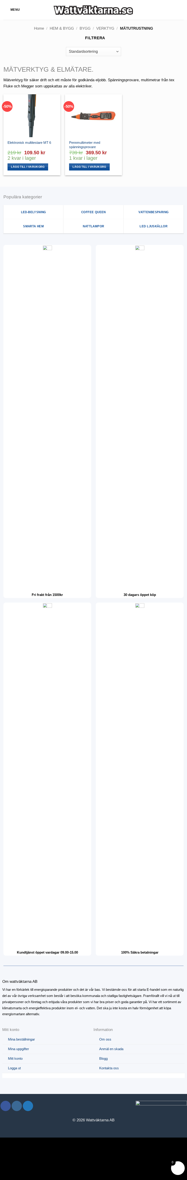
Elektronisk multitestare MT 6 (29, 142)
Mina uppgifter (18, 1049)
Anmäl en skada (111, 1049)
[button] (11, 10)
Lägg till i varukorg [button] (27, 166)
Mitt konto (15, 1058)
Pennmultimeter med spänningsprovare (84, 145)
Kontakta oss (109, 1068)
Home (39, 28)
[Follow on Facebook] (5, 1106)
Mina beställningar (21, 1039)
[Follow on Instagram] (17, 1106)
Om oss (105, 1039)
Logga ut (14, 1068)
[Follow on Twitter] (28, 1106)
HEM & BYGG (62, 28)
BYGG (85, 28)
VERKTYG (105, 28)
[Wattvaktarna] (93, 10)
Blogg (103, 1058)
